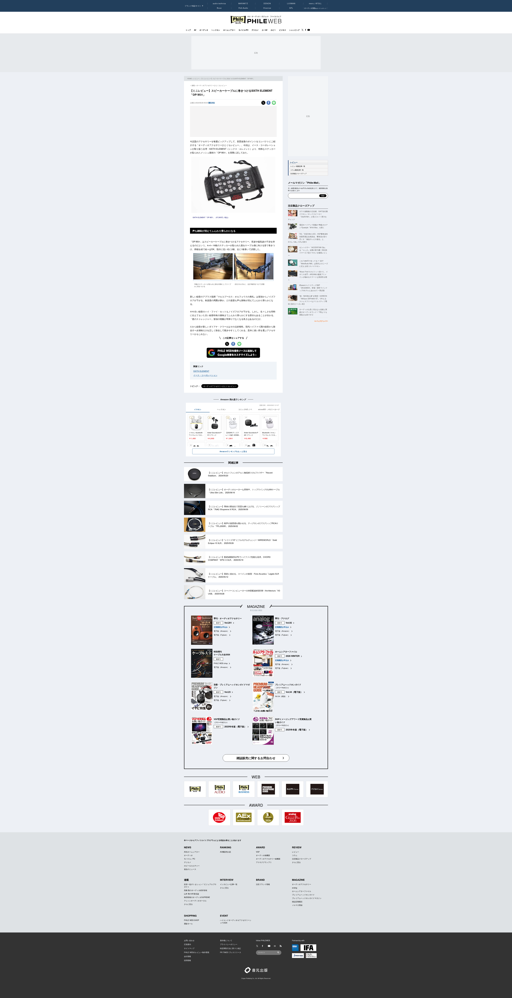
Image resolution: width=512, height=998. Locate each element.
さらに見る (296, 862)
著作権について (226, 940)
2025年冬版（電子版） (235, 726)
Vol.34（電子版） (294, 691)
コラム (294, 855)
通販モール (188, 923)
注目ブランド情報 (263, 884)
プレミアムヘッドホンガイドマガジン (306, 898)
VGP (258, 852)
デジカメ (255, 30)
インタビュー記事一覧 (228, 884)
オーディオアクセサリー (301, 884)
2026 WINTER (293, 655)
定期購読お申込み (221, 627)
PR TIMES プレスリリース (230, 952)
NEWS (187, 847)
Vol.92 (289, 622)
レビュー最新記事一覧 (297, 166)
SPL (291, 8)
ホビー (273, 30)
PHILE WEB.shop (221, 663)
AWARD (260, 847)
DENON (267, 3)
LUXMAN (291, 3)
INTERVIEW (226, 880)
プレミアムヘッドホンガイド (303, 894)
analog (294, 887)
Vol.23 (227, 691)
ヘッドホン (215, 30)
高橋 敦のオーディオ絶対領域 (195, 890)
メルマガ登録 (297, 905)
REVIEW (296, 847)
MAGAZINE (256, 606)
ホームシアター (229, 30)
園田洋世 (211, 102)
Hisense (267, 8)
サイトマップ (189, 948)
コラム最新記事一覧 (297, 170)
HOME (189, 78)
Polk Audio (243, 8)
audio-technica (219, 3)
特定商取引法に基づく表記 (230, 948)
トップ (188, 30)
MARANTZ (243, 3)
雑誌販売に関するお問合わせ (256, 758)
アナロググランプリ (264, 862)
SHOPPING (190, 915)
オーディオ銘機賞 (263, 855)
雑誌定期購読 (297, 901)
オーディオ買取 (315, 8)
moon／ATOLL (315, 3)
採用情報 (187, 960)
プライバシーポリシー (228, 944)
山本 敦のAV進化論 (191, 893)
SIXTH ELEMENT (201, 371)
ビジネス (282, 30)
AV (195, 30)
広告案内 (187, 944)
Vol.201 (228, 622)
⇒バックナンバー (321, 321)
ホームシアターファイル (301, 891)
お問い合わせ (189, 940)
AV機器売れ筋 (225, 852)
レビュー (196, 78)
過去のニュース (190, 869)
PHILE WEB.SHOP (191, 920)
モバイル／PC (189, 858)
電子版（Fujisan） (221, 635)
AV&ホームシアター (192, 852)
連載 (186, 880)
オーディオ (203, 30)
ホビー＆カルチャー (192, 865)
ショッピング (294, 30)
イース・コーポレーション (205, 375)
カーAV (264, 30)
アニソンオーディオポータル (195, 900)
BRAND (260, 880)
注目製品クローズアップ (298, 174)
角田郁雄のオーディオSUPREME (197, 897)
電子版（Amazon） (221, 631)
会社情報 (187, 956)
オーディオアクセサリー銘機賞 (268, 858)
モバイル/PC (243, 30)
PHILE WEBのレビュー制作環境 (196, 952)
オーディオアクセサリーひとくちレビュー (219, 386)
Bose (219, 8)
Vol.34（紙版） (281, 696)
